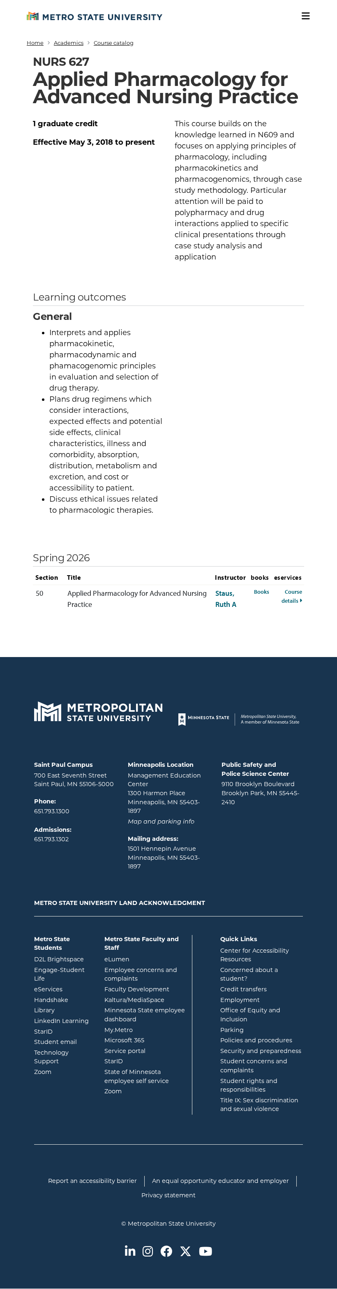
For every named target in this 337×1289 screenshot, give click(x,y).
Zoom (63, 1072)
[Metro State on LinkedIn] (130, 1252)
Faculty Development (136, 989)
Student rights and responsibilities (248, 1085)
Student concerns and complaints (253, 1066)
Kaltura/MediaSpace (145, 1000)
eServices (63, 989)
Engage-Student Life (63, 974)
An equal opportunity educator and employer (220, 1181)
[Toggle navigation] (302, 16)
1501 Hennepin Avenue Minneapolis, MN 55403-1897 (164, 857)
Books (261, 591)
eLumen (145, 959)
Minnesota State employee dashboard (145, 1015)
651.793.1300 (51, 811)
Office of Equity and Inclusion (250, 1015)
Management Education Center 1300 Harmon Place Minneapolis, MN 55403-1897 (164, 793)
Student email (63, 1042)
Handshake (63, 1000)
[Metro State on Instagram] (148, 1252)
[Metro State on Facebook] (166, 1252)
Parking (232, 1030)
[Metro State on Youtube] (205, 1252)
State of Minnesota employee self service (145, 1076)
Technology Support (51, 1057)
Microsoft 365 (145, 1040)
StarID (63, 1031)
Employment (240, 1000)
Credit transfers (243, 989)
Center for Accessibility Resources (254, 955)
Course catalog (114, 42)
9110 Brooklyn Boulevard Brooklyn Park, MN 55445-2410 (261, 792)
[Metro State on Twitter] (186, 1252)
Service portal (145, 1051)
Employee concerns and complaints (140, 974)
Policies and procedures (256, 1040)
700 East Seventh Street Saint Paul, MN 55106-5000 (74, 780)
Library (63, 1010)
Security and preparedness (260, 1051)
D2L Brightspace (63, 959)
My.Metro (145, 1030)
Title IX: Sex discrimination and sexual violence (259, 1105)
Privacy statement (168, 1195)
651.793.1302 (51, 839)
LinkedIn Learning (63, 1021)
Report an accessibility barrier (92, 1181)
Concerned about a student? (249, 974)
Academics (68, 42)
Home (35, 42)
